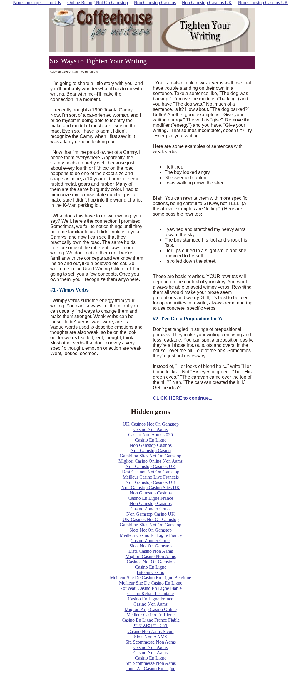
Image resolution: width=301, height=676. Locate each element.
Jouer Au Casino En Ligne (150, 668)
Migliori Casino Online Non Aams (150, 461)
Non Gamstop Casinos (151, 445)
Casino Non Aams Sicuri (151, 631)
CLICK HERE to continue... (182, 398)
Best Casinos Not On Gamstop (150, 471)
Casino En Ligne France (150, 498)
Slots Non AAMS (150, 636)
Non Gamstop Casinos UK (151, 466)
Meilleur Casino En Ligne (150, 614)
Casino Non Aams (150, 429)
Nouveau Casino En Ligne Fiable (150, 588)
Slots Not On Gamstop (150, 529)
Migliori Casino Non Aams (151, 556)
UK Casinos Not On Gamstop (151, 424)
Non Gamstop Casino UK (150, 514)
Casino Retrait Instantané (150, 593)
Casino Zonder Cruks (150, 508)
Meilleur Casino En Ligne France (151, 535)
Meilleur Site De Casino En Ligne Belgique (150, 577)
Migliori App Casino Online (151, 609)
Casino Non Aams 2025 (150, 434)
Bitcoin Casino (150, 572)
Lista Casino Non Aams (150, 551)
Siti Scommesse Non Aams (151, 642)
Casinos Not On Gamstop (151, 561)
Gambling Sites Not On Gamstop (150, 455)
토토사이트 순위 (150, 625)
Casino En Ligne (150, 439)
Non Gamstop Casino (151, 450)
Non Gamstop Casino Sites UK (150, 487)
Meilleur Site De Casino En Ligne (150, 582)
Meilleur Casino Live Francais (151, 476)
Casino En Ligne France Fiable (151, 619)
